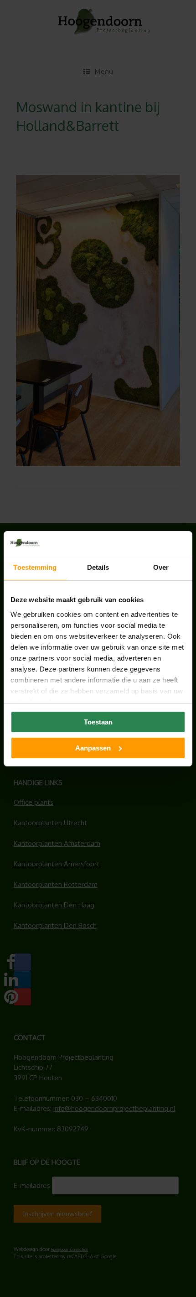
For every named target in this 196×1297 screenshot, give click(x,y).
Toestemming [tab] (35, 567)
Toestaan (98, 722)
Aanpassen (93, 748)
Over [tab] (161, 567)
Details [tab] (98, 567)
